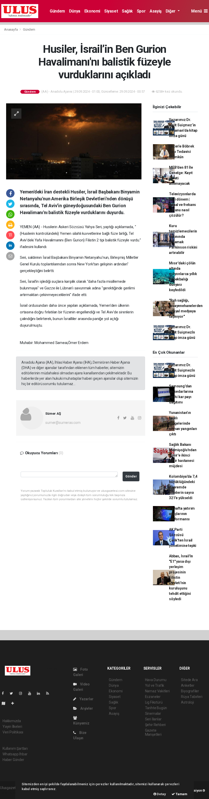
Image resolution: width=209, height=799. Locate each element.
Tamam (181, 794)
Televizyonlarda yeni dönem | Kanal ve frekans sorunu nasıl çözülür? (182, 204)
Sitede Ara (189, 680)
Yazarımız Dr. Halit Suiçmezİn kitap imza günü (182, 332)
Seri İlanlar (153, 719)
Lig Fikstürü (154, 702)
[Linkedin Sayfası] (40, 693)
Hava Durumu (155, 680)
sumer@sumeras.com (63, 423)
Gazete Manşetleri (153, 732)
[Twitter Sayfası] (13, 693)
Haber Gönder (13, 760)
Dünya (74, 11)
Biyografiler (190, 691)
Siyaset (111, 11)
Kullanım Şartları (15, 748)
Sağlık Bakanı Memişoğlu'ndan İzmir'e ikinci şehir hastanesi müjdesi (182, 455)
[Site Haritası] (5, 703)
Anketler (187, 685)
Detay (161, 794)
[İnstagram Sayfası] (22, 693)
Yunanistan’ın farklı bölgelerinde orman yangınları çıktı (183, 423)
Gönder (131, 476)
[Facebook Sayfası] (5, 693)
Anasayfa (11, 29)
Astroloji (187, 702)
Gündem (57, 11)
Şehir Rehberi (155, 725)
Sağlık (127, 11)
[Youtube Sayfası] (31, 693)
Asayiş (156, 11)
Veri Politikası (13, 732)
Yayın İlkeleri (12, 726)
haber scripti (9, 793)
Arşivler (86, 708)
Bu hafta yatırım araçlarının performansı (182, 513)
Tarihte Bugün (156, 708)
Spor (141, 11)
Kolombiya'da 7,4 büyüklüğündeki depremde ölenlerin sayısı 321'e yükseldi (183, 487)
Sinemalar (153, 713)
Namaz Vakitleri (157, 691)
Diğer (171, 11)
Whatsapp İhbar (15, 754)
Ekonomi (92, 11)
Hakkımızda (12, 721)
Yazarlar (86, 699)
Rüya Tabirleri (191, 697)
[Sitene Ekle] (14, 703)
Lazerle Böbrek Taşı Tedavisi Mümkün (181, 151)
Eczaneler (153, 697)
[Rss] (49, 693)
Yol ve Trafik (154, 685)
